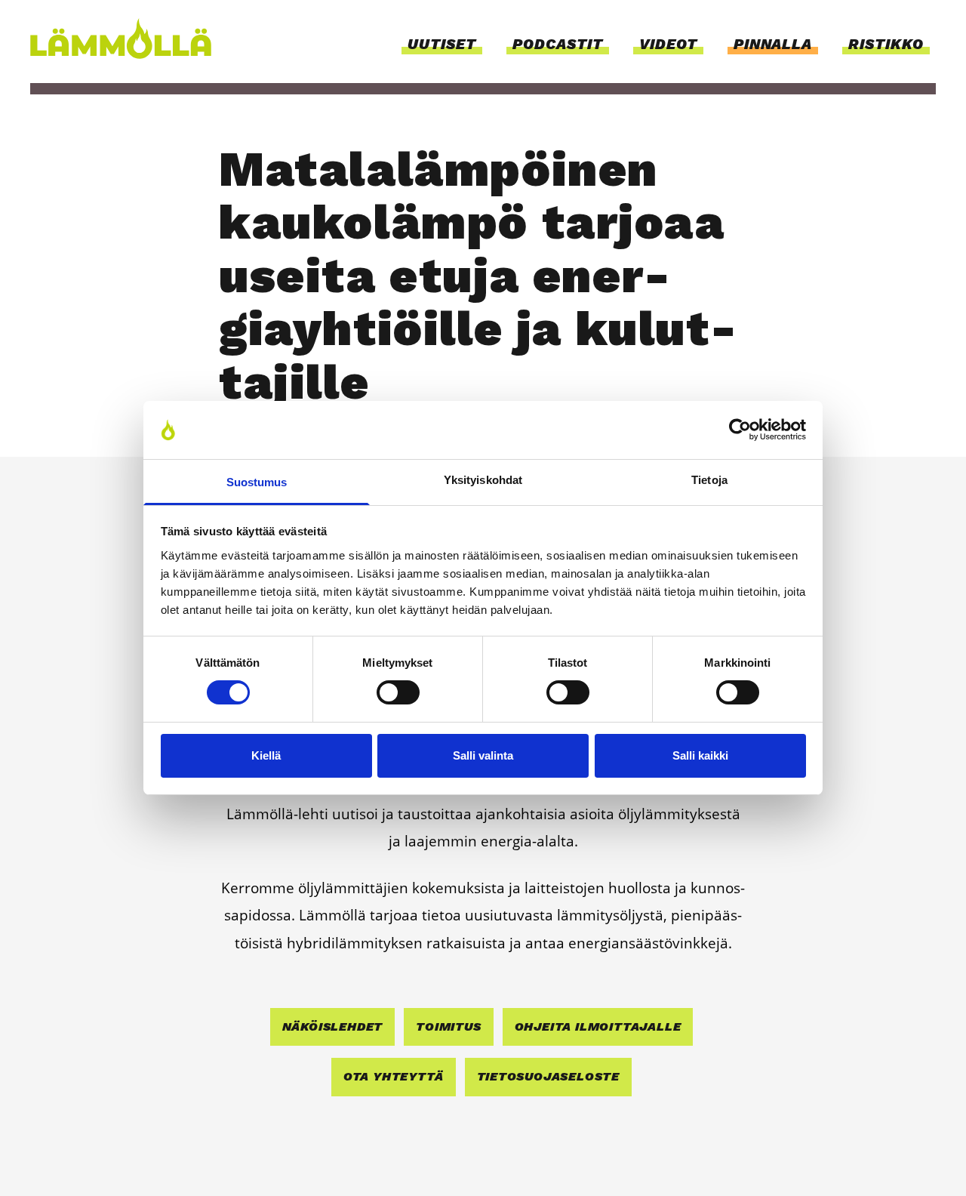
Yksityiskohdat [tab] (483, 479)
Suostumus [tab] (257, 482)
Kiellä (266, 755)
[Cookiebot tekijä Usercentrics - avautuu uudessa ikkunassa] (740, 429)
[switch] (398, 692)
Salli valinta (483, 755)
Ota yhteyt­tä (393, 1076)
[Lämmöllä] (125, 38)
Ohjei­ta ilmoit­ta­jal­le (598, 1026)
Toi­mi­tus (448, 1026)
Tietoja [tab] (709, 479)
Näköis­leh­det (332, 1026)
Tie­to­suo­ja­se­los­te (548, 1076)
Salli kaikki (700, 755)
